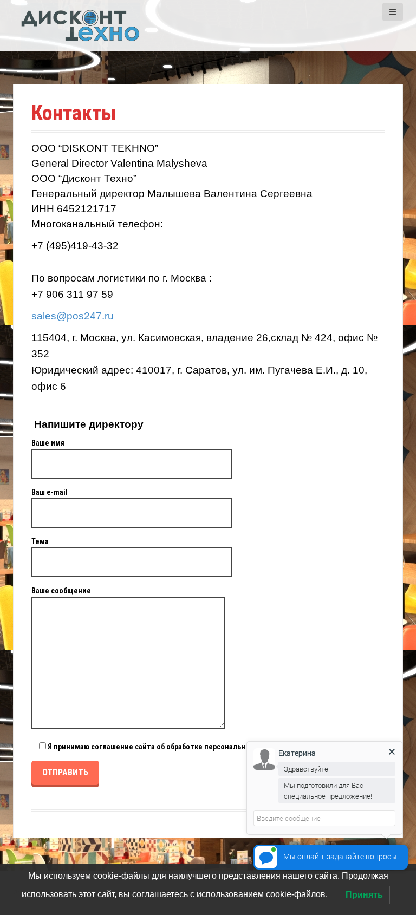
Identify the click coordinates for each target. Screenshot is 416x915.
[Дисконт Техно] (80, 25)
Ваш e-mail (49, 492)
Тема (40, 541)
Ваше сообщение (61, 590)
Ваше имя (47, 443)
